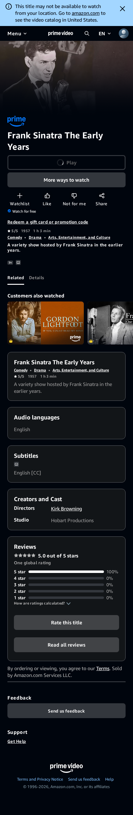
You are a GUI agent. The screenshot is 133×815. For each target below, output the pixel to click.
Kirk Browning (66, 508)
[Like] (47, 195)
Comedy (14, 237)
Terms (102, 668)
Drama (35, 237)
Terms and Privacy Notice (40, 779)
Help (109, 779)
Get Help (16, 741)
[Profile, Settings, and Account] (124, 33)
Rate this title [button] (66, 622)
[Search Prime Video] (87, 33)
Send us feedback (84, 779)
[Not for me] (74, 195)
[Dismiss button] (122, 8)
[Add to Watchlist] (19, 195)
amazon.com (86, 13)
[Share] (101, 195)
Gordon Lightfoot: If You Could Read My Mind (45, 323)
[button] (42, 603)
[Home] (60, 33)
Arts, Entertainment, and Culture (79, 237)
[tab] (15, 277)
